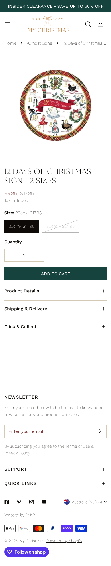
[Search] (88, 24)
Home (10, 43)
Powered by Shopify (64, 540)
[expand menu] (7, 24)
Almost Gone (39, 43)
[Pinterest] (19, 502)
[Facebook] (6, 502)
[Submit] (99, 431)
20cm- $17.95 (21, 226)
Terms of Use (77, 446)
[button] (100, 24)
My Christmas (32, 540)
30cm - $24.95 (60, 226)
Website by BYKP (19, 515)
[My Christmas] (48, 24)
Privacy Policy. (17, 453)
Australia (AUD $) (87, 502)
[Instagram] (31, 502)
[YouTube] (44, 502)
